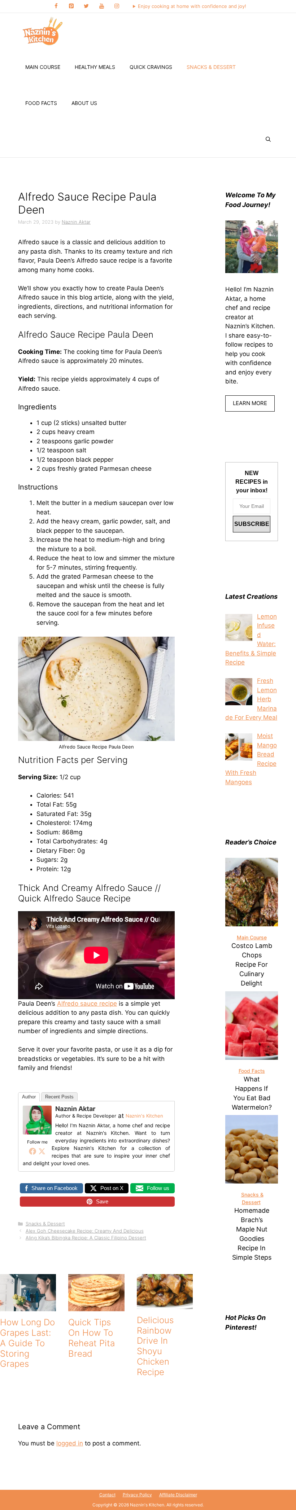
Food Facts (41, 103)
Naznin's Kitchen (144, 1116)
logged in (69, 1443)
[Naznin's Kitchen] (43, 31)
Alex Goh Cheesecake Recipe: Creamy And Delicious (85, 1231)
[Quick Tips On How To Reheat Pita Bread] (96, 1306)
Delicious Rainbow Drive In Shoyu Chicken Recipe (155, 1346)
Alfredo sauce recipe (87, 1003)
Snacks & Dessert (211, 67)
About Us (84, 103)
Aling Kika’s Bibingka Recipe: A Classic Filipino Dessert (86, 1238)
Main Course (42, 67)
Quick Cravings (151, 67)
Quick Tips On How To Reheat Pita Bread (91, 1337)
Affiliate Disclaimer (178, 1494)
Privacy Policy (137, 1494)
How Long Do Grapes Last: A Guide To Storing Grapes (27, 1343)
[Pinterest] (71, 6)
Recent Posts (59, 1096)
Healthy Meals (95, 67)
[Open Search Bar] (268, 139)
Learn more (250, 403)
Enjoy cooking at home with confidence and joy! (192, 6)
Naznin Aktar (75, 1108)
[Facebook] (56, 6)
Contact (107, 1494)
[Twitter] (86, 6)
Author (29, 1096)
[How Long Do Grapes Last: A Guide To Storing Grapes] (28, 1306)
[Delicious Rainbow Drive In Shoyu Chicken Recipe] (165, 1304)
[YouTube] (101, 6)
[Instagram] (116, 6)
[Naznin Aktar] (37, 1132)
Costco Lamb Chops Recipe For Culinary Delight (251, 964)
